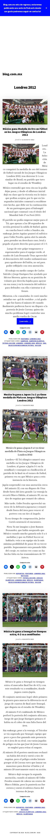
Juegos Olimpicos (26, 812)
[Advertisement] (25, 42)
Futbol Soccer (9, 343)
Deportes (20, 573)
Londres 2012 (35, 339)
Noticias (25, 576)
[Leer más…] (26, 322)
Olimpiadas (38, 580)
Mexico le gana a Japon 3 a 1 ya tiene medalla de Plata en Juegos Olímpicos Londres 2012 (25, 397)
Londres (19, 343)
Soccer (38, 345)
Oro (44, 343)
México (39, 343)
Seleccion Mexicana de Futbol (21, 345)
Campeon (24, 341)
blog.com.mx (12, 74)
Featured (25, 339)
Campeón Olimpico (36, 341)
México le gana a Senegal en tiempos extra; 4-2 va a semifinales (25, 633)
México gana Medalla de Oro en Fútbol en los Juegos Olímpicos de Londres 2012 (25, 131)
